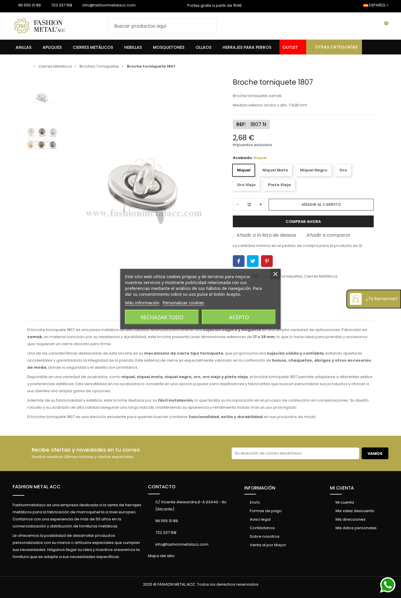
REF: (241, 124)
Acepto (239, 317)
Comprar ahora (303, 221)
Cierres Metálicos (321, 276)
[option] (143, 186)
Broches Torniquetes (282, 276)
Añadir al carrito (321, 204)
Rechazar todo (162, 317)
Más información (142, 302)
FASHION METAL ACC (36, 486)
